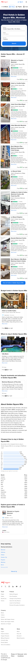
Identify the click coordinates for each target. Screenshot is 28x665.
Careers (3, 617)
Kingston (3, 559)
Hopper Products (5, 635)
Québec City (4, 557)
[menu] (26, 2)
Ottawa (2, 554)
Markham (3, 562)
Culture (2, 615)
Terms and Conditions (21, 655)
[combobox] (13, 29)
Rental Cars (3, 598)
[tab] (5, 6)
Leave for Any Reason (15, 603)
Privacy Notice (4, 642)
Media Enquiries (21, 638)
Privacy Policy (13, 655)
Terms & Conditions (5, 644)
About (2, 612)
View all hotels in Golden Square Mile (13, 282)
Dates (4, 32)
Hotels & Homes (5, 633)
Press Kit (19, 633)
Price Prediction (13, 596)
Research (19, 635)
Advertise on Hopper (6, 623)
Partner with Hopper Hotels (7, 621)
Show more (13, 76)
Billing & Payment (5, 638)
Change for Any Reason (15, 598)
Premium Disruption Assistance (17, 605)
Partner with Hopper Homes (7, 619)
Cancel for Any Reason (15, 600)
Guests (4, 37)
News (18, 631)
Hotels (2, 596)
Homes (2, 600)
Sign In (21, 2)
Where (4, 27)
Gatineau (3, 552)
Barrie (2, 564)
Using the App (4, 640)
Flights (2, 594)
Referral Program (14, 594)
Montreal (3, 549)
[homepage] (4, 2)
